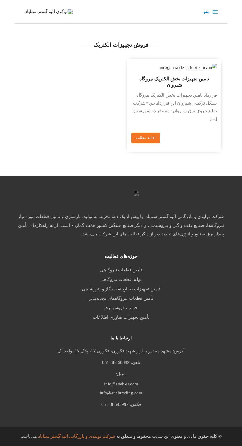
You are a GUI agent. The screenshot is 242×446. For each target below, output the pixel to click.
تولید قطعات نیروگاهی (121, 279)
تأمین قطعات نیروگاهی (121, 270)
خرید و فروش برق (121, 307)
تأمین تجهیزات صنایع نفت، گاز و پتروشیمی (121, 289)
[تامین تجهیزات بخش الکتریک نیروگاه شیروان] (174, 67)
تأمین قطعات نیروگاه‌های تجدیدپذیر (121, 298)
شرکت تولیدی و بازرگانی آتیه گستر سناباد (76, 436)
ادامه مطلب (146, 138)
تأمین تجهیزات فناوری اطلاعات (121, 317)
